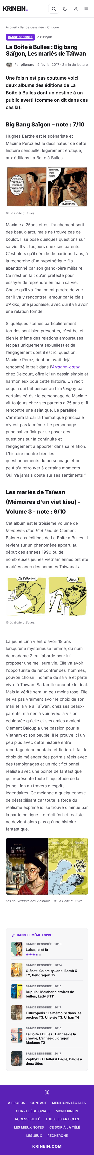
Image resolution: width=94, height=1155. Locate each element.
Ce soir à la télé (64, 1127)
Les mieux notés (29, 1127)
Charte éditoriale (33, 1111)
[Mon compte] (76, 8)
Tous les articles (62, 1119)
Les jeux (34, 1136)
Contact (38, 1103)
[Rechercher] (53, 9)
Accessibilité (27, 1119)
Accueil (11, 27)
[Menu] (86, 8)
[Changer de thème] (65, 8)
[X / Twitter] (47, 1092)
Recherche (57, 1136)
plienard (27, 64)
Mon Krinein (67, 1111)
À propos (16, 1103)
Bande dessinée (32, 27)
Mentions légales (69, 1103)
